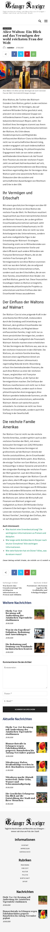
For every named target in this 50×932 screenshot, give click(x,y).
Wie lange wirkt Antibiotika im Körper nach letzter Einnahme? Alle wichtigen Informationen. (26, 543)
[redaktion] (4, 47)
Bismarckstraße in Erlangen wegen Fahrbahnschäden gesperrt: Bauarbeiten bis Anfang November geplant (20, 748)
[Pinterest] (27, 54)
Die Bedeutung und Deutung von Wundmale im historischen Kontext (19, 646)
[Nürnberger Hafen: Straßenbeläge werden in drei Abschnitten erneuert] (41, 766)
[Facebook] (14, 54)
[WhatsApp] (33, 54)
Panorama (7, 28)
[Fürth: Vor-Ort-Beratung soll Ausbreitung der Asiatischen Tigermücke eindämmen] (39, 614)
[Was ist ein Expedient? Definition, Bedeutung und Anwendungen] (39, 633)
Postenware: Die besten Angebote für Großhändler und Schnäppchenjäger (37, 589)
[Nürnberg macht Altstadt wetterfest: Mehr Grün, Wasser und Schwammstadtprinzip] (41, 781)
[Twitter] (20, 54)
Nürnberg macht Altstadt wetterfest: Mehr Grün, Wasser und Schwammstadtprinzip (19, 781)
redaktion (10, 47)
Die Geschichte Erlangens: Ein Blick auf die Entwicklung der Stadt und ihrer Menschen (20, 797)
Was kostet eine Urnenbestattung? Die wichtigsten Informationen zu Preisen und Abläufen (26, 533)
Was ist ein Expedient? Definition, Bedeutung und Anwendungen (18, 632)
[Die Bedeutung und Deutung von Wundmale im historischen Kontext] (39, 648)
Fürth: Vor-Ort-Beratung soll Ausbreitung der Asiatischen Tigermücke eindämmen (19, 615)
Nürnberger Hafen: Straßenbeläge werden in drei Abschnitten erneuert (20, 764)
